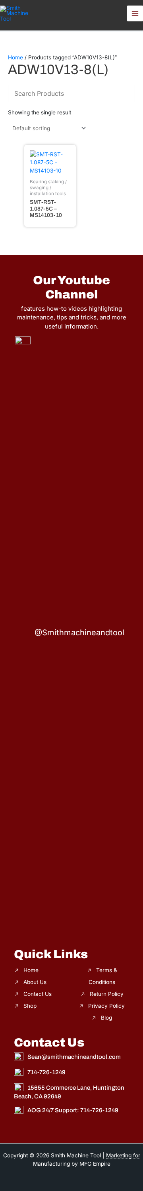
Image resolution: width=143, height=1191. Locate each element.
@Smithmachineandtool (79, 632)
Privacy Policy (106, 1006)
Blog (106, 1017)
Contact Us (37, 994)
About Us (34, 982)
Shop (30, 1006)
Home (15, 57)
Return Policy (107, 994)
